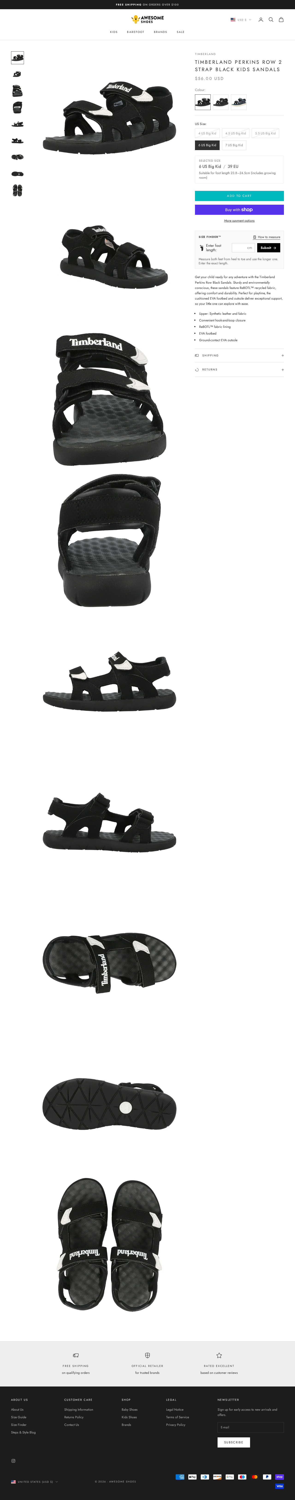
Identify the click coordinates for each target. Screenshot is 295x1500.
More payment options (239, 220)
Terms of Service (177, 1417)
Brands (161, 32)
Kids (114, 32)
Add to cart (239, 196)
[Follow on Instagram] (13, 1461)
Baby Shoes (130, 1409)
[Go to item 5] (17, 124)
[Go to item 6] (17, 140)
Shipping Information (78, 1409)
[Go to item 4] (17, 107)
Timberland (205, 54)
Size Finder (19, 1424)
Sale (181, 32)
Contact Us (71, 1424)
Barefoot (136, 32)
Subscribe (233, 1442)
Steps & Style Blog (23, 1432)
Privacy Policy (175, 1424)
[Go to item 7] (17, 157)
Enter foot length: (213, 247)
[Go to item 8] (17, 173)
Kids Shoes (129, 1417)
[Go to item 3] (17, 90)
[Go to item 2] (17, 74)
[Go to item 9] (17, 190)
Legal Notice (174, 1409)
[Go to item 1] (17, 57)
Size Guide (18, 1417)
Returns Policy (73, 1417)
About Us (17, 1409)
